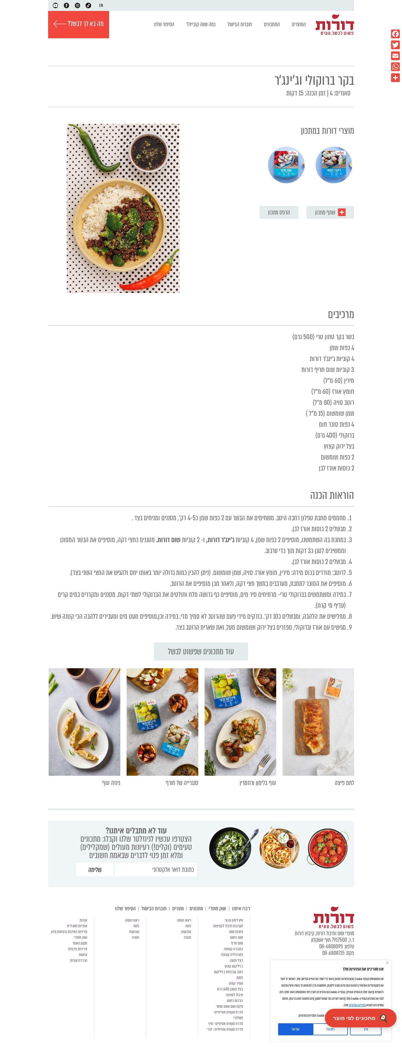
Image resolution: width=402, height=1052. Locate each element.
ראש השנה (184, 920)
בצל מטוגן (236, 960)
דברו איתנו (241, 908)
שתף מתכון (325, 212)
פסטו (240, 978)
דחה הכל (330, 1029)
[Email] (395, 55)
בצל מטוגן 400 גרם (230, 989)
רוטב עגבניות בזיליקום (228, 972)
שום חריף (237, 943)
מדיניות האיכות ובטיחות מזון (69, 932)
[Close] (387, 962)
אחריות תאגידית (77, 926)
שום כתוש (236, 937)
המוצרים (299, 24)
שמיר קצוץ (236, 983)
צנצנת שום (236, 932)
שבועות (186, 932)
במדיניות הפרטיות (357, 1005)
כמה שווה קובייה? (200, 24)
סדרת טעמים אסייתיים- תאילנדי (228, 1015)
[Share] (395, 77)
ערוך (366, 1029)
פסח (188, 926)
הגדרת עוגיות (78, 960)
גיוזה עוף (111, 782)
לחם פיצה (344, 782)
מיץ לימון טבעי (234, 920)
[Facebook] (395, 33)
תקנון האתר (79, 943)
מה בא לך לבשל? (85, 24)
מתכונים (196, 908)
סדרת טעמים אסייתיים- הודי (225, 1029)
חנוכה (187, 937)
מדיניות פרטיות (77, 949)
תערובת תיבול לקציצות (228, 926)
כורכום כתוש (235, 1001)
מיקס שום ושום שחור (229, 1006)
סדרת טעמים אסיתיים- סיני (225, 1024)
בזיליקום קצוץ (234, 966)
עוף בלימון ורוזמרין (258, 782)
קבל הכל (295, 1029)
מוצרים (178, 908)
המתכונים (272, 24)
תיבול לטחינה (234, 995)
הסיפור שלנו (164, 24)
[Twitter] (395, 44)
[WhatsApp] (395, 66)
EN (101, 5)
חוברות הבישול (240, 24)
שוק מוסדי (217, 908)
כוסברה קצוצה (233, 949)
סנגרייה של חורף (182, 782)
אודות (83, 920)
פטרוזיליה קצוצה (232, 955)
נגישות (83, 955)
